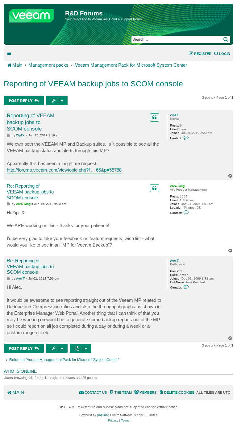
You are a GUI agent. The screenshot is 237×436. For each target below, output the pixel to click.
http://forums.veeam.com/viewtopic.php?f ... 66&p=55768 (64, 169)
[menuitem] (222, 53)
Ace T (174, 260)
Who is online (20, 371)
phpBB (102, 415)
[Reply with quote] (154, 117)
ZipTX (174, 115)
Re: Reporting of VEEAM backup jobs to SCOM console (30, 191)
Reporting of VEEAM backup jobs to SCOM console (93, 83)
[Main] (35, 14)
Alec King (177, 186)
